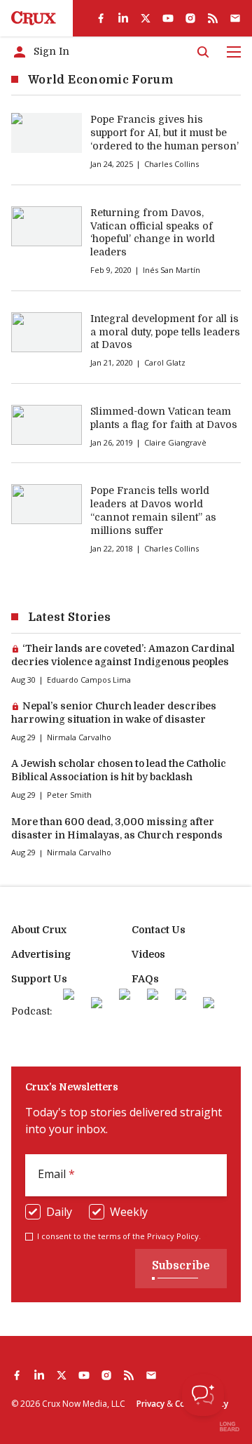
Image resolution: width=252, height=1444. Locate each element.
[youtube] (168, 18)
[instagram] (190, 18)
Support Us (39, 978)
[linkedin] (123, 18)
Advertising (41, 954)
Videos (148, 954)
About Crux (38, 929)
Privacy (150, 1404)
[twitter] (145, 18)
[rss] (213, 18)
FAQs (145, 978)
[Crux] (33, 18)
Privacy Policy (173, 1236)
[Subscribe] (235, 18)
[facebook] (101, 18)
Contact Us (159, 929)
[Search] (203, 52)
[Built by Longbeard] (229, 1426)
